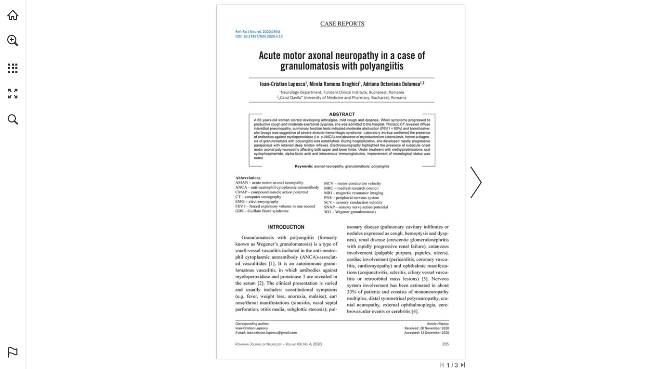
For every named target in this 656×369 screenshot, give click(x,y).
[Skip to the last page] (463, 364)
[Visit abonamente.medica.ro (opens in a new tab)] (13, 15)
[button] (13, 40)
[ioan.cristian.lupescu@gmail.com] (272, 332)
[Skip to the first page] (442, 364)
